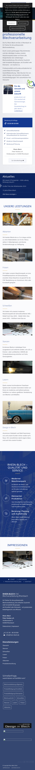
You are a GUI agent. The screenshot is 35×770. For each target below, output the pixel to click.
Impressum (15, 626)
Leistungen (22, 579)
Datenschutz (7, 626)
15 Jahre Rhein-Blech (9, 190)
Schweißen (6, 651)
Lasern (5, 654)
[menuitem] (6, 767)
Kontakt (28, 581)
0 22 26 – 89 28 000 (11, 632)
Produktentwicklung (13, 581)
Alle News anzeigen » (10, 194)
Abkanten (6, 660)
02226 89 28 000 (12, 123)
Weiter (28, 559)
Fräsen (5, 657)
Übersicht (6, 645)
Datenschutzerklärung (17, 28)
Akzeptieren (11, 23)
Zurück (7, 559)
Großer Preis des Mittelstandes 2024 (14, 186)
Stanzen (5, 648)
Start (12, 579)
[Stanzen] (30, 568)
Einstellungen (23, 23)
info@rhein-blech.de (12, 635)
